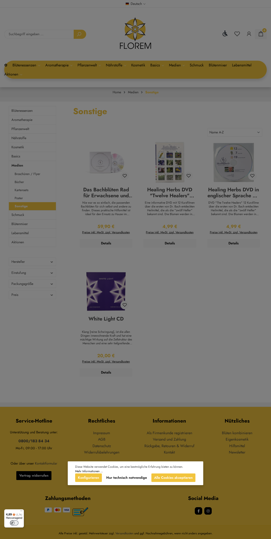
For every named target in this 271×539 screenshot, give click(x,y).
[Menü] (21, 511)
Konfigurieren (88, 477)
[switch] (14, 522)
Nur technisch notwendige (126, 477)
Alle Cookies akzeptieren (173, 477)
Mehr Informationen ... (89, 471)
